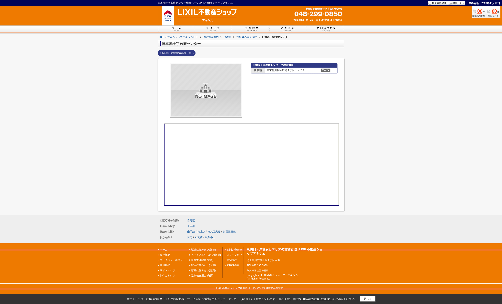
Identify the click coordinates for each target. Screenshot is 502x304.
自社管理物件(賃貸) (202, 260)
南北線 (201, 231)
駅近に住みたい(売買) (203, 265)
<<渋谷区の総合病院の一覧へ (177, 53)
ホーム (163, 249)
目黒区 (191, 220)
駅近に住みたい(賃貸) (203, 249)
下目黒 (191, 226)
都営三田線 (229, 231)
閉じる (367, 298)
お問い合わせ (234, 249)
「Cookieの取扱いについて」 (316, 299)
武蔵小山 (210, 237)
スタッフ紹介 (234, 254)
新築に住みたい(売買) (203, 270)
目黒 (189, 237)
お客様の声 (233, 265)
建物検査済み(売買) (202, 275)
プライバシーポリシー (172, 260)
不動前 (199, 237)
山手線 (191, 231)
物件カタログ (167, 275)
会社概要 (165, 254)
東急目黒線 (214, 231)
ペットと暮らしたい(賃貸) (206, 254)
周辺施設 (232, 260)
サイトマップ (167, 270)
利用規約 (165, 265)
